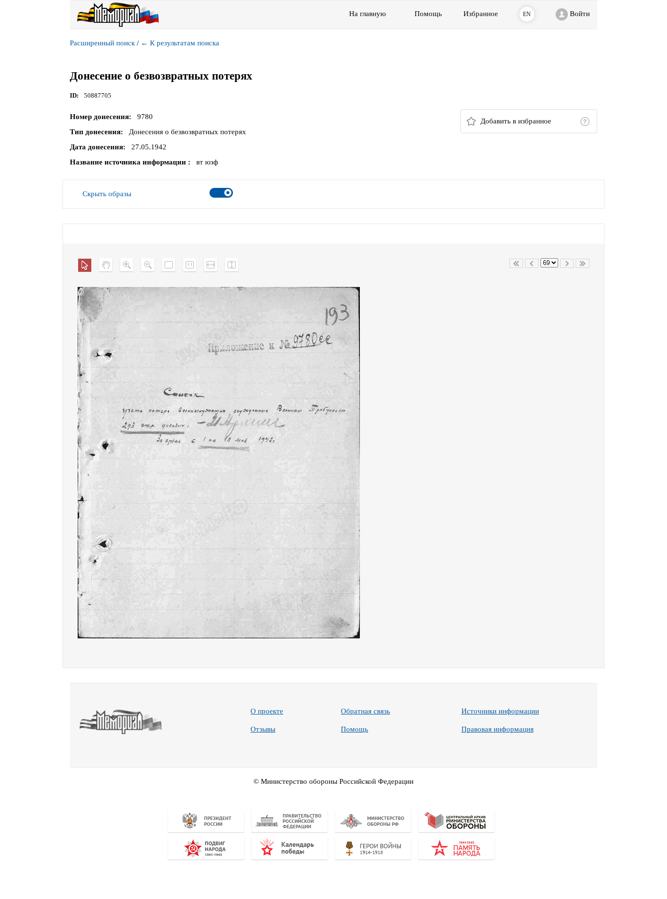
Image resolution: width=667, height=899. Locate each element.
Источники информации (500, 711)
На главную (367, 14)
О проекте (266, 711)
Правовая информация (497, 729)
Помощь (354, 729)
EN (527, 14)
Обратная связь (365, 711)
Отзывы (262, 729)
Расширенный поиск (102, 43)
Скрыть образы (107, 194)
